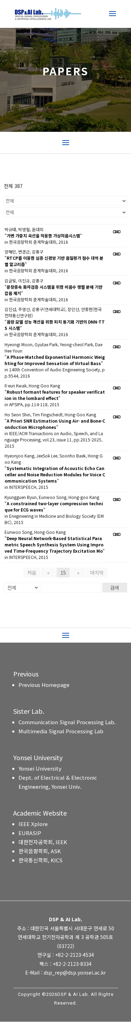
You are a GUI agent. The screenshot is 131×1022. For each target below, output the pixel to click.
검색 (114, 587)
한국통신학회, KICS (41, 860)
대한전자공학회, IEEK (43, 842)
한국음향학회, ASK (40, 851)
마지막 (97, 572)
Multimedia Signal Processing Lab (61, 731)
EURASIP (30, 832)
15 (63, 572)
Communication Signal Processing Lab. (67, 722)
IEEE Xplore (33, 823)
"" (43, 236)
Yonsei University (40, 768)
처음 (31, 572)
